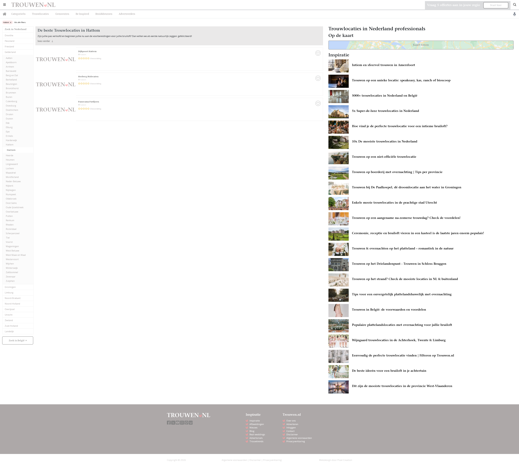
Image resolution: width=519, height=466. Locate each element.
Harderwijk (11, 140)
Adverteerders (127, 13)
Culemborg (11, 101)
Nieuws (253, 427)
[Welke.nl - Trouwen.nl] (191, 423)
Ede (7, 122)
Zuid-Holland (11, 325)
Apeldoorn (11, 62)
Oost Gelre (11, 203)
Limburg (9, 292)
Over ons (291, 420)
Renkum (10, 220)
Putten (9, 216)
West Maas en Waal (16, 254)
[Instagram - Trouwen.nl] (182, 423)
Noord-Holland (12, 303)
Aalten (9, 58)
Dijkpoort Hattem (87, 51)
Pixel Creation (344, 460)
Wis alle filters (20, 22)
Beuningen (11, 84)
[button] (4, 4)
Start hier (496, 5)
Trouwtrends (256, 441)
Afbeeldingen (256, 424)
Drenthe (9, 35)
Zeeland (9, 320)
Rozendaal (11, 229)
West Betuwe (12, 250)
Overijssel (10, 309)
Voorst (9, 242)
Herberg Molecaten (88, 76)
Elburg (9, 127)
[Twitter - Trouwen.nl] (173, 423)
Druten (9, 114)
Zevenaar (10, 276)
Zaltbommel (12, 272)
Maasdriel (11, 172)
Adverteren (292, 424)
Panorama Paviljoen (88, 102)
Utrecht (8, 314)
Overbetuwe (12, 211)
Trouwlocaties (40, 13)
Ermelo (9, 135)
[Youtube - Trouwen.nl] (177, 422)
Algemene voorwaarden (299, 437)
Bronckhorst (12, 88)
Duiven (9, 118)
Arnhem (10, 66)
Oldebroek (11, 198)
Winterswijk (12, 267)
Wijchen (10, 263)
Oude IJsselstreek (15, 207)
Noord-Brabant (13, 298)
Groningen (10, 287)
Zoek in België (17, 340)
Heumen (10, 159)
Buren (9, 96)
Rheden (10, 224)
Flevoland (9, 40)
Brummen (11, 92)
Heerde (9, 155)
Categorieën (18, 13)
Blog (251, 431)
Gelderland (10, 52)
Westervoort (12, 259)
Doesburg (11, 105)
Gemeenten (62, 13)
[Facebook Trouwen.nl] (169, 422)
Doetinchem (12, 109)
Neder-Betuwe (13, 181)
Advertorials (256, 437)
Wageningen (12, 246)
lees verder (44, 41)
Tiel (8, 237)
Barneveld (11, 71)
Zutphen (10, 280)
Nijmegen (11, 190)
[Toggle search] (514, 5)
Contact (290, 431)
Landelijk (9, 331)
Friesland (9, 46)
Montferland (12, 177)
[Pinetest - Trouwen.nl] (186, 422)
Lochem (10, 168)
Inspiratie (254, 420)
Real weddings (257, 434)
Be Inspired (82, 13)
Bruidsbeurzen (103, 13)
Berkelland (11, 79)
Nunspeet (11, 194)
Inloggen (291, 427)
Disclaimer (292, 434)
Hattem (6, 22)
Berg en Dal (12, 75)
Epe (8, 131)
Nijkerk (9, 185)
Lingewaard (12, 164)
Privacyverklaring (295, 441)
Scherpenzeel (12, 233)
